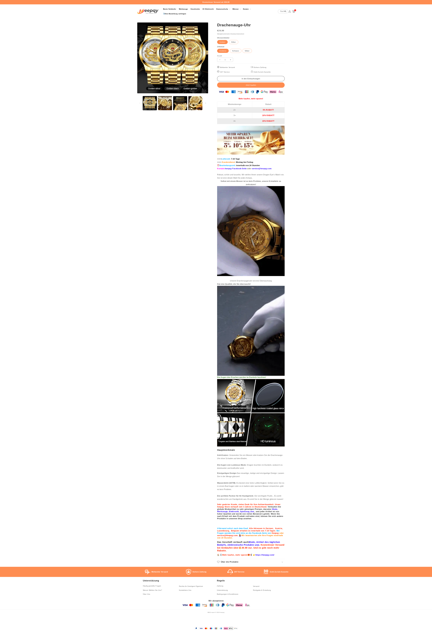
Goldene (222, 51)
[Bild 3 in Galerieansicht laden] (180, 103)
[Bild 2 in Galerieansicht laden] (165, 103)
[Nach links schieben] (139, 103)
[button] (223, 9)
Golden (222, 42)
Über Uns (146, 594)
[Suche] (285, 11)
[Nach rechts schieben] (205, 103)
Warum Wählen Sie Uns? (152, 590)
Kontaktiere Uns (185, 590)
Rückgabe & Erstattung (262, 590)
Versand (220, 34)
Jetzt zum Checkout (251, 85)
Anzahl (219, 56)
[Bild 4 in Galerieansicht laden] (195, 103)
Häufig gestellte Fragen (152, 586)
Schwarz (235, 51)
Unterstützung (222, 590)
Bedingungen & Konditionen (227, 594)
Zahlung (220, 586)
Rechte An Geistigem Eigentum (191, 586)
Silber (233, 42)
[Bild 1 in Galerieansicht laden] (150, 103)
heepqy (222, 612)
